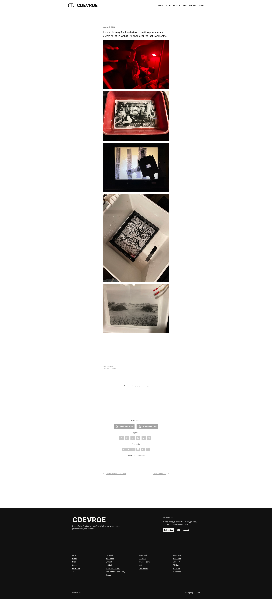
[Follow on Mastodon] (127, 438)
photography (139, 386)
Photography (144, 562)
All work (142, 558)
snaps (147, 386)
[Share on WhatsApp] (133, 449)
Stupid (108, 575)
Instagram (177, 572)
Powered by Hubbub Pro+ (136, 455)
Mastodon (177, 558)
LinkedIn (176, 562)
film (133, 386)
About (186, 530)
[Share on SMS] (138, 449)
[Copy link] (148, 449)
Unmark (109, 562)
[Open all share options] (124, 449)
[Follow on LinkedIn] (138, 438)
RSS (178, 530)
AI (73, 572)
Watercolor (143, 568)
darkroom (127, 386)
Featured (76, 568)
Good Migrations (113, 568)
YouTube (176, 568)
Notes (74, 558)
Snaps (74, 565)
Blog (74, 562)
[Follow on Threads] (149, 438)
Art (140, 565)
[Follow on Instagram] (144, 438)
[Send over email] (143, 449)
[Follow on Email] (121, 438)
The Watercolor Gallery (115, 572)
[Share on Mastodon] (128, 449)
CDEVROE (87, 5)
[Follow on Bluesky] (132, 438)
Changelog (189, 593)
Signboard (110, 558)
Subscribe (168, 530)
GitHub (176, 565)
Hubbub (109, 565)
